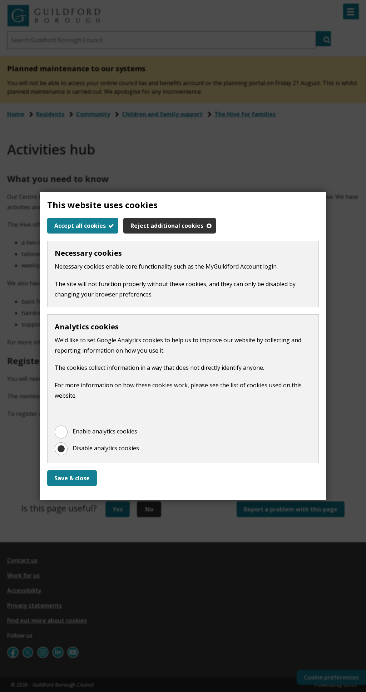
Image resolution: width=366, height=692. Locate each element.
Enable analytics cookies (105, 431)
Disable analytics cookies (106, 448)
